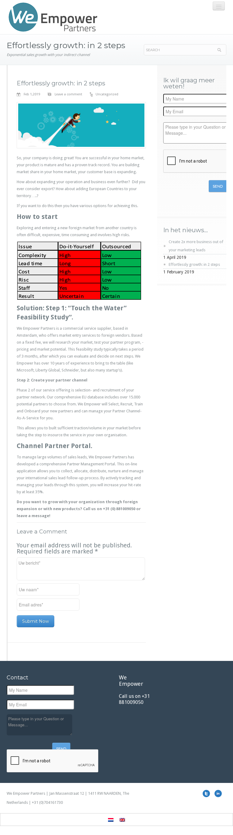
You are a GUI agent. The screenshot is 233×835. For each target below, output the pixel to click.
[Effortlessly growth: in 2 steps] (81, 124)
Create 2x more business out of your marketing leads (196, 245)
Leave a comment (68, 94)
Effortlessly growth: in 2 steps (61, 83)
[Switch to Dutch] (110, 819)
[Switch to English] (122, 819)
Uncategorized (107, 94)
